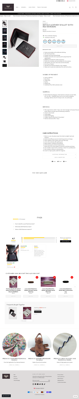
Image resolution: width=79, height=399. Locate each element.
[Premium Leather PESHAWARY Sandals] (39, 345)
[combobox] (27, 321)
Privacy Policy (60, 374)
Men (17, 7)
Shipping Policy (61, 380)
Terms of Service (61, 376)
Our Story (32, 7)
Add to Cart (13, 296)
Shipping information (59, 154)
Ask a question (60, 157)
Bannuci (45, 23)
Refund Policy (60, 378)
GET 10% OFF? (6, 395)
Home (44, 21)
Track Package (42, 7)
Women (23, 7)
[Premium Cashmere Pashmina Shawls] (14, 345)
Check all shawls (65, 364)
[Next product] (75, 286)
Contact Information (62, 382)
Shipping (44, 31)
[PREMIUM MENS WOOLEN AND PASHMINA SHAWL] (65, 345)
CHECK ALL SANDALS (39, 364)
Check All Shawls (14, 364)
